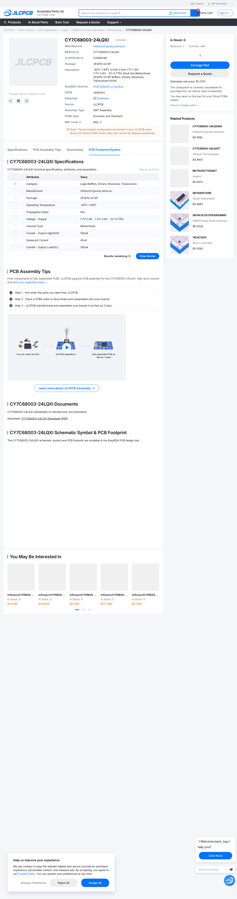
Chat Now (215, 856)
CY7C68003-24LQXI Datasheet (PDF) (44, 418)
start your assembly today (28, 282)
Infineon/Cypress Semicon (109, 46)
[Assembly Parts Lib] (18, 13)
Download (103, 98)
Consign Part (200, 65)
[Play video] (66, 347)
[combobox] (122, 13)
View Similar (148, 256)
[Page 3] (89, 609)
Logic (65, 29)
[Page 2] (83, 609)
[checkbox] (15, 183)
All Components (47, 29)
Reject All (64, 882)
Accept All (95, 882)
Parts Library (26, 29)
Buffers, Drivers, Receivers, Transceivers (97, 29)
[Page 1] (77, 609)
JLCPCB (9, 29)
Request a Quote (200, 74)
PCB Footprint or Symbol (108, 86)
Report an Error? (149, 169)
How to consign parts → (184, 105)
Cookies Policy (26, 873)
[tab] (17, 149)
